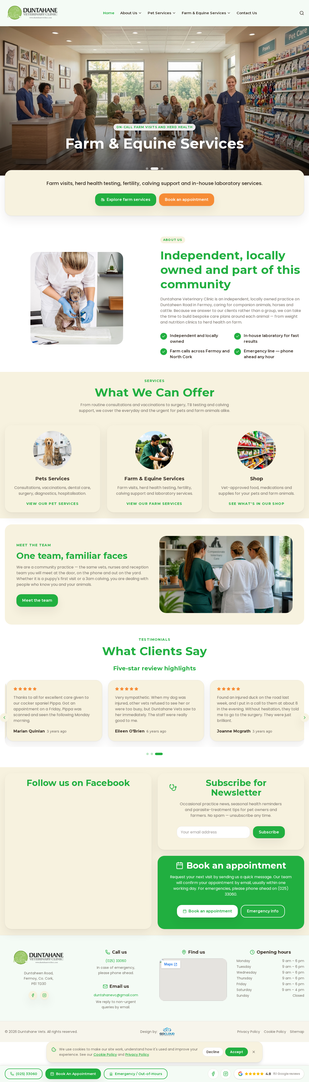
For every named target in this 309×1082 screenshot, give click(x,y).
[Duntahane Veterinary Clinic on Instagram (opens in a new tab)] (44, 995)
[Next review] (304, 717)
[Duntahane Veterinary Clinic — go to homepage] (38, 958)
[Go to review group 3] (159, 754)
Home (108, 13)
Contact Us (247, 13)
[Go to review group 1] (147, 754)
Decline (212, 1051)
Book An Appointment (76, 1074)
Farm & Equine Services (204, 13)
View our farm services (154, 503)
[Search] (301, 13)
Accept (236, 1051)
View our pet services (52, 503)
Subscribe (269, 832)
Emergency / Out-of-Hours (138, 1074)
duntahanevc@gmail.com (116, 995)
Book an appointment (186, 199)
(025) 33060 (115, 960)
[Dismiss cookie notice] (254, 1052)
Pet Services (159, 13)
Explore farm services (128, 199)
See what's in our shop (256, 503)
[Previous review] (4, 717)
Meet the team (37, 600)
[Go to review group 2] (152, 754)
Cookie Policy (275, 1031)
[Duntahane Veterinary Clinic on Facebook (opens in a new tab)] (32, 995)
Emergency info (263, 911)
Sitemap (297, 1031)
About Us (128, 13)
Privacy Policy (248, 1031)
